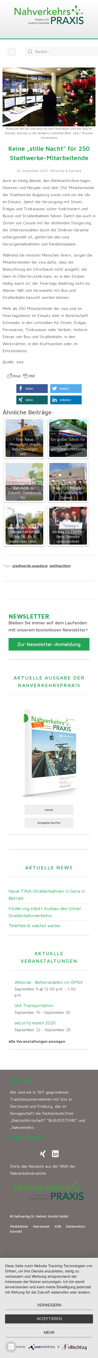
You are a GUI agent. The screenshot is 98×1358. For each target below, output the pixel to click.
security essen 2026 (35, 1022)
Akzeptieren (49, 1318)
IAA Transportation (34, 1005)
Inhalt (49, 809)
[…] (38, 1127)
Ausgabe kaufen (49, 822)
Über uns (21, 1081)
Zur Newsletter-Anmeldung (49, 644)
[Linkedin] (55, 1154)
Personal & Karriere (65, 170)
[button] (12, 52)
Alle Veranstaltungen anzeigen (37, 1041)
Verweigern (49, 1305)
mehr (49, 1332)
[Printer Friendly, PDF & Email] (21, 376)
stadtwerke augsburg (29, 565)
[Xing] (42, 1154)
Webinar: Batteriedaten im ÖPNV (49, 982)
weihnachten (59, 565)
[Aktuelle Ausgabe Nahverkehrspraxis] (49, 752)
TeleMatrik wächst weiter (35, 925)
